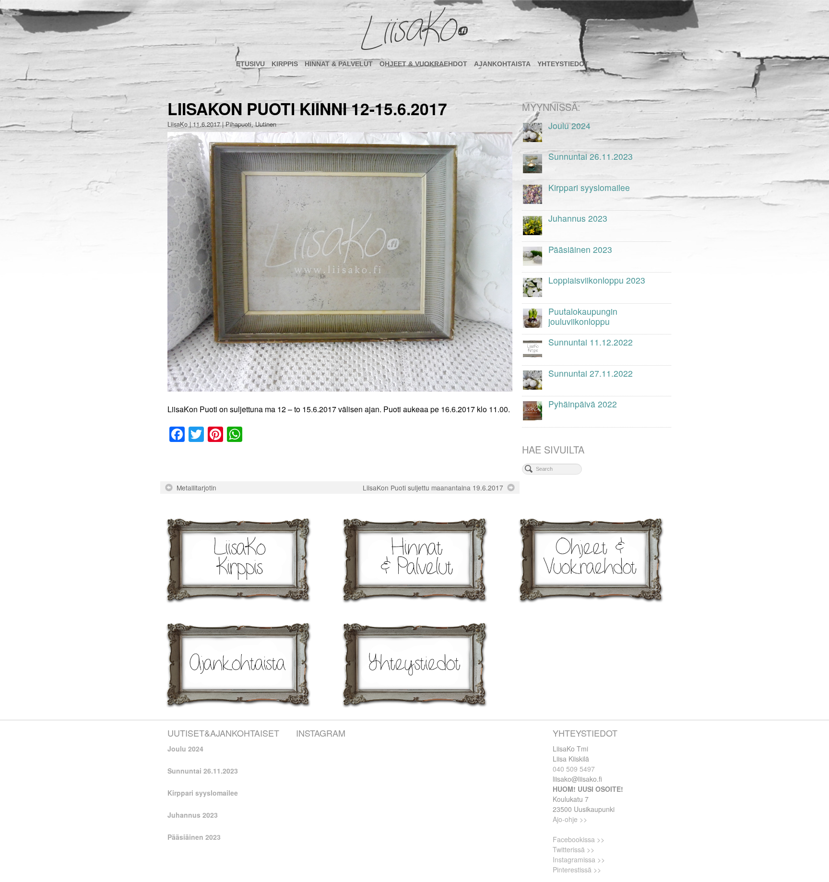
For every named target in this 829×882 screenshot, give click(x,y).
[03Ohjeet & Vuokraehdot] (590, 558)
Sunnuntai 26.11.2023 (202, 770)
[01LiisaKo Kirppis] (238, 558)
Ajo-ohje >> (570, 819)
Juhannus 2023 (192, 815)
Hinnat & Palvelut (339, 64)
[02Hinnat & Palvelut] (414, 558)
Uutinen (265, 124)
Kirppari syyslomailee (202, 793)
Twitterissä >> (573, 849)
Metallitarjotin (196, 487)
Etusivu (250, 64)
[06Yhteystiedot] (414, 663)
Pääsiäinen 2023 (194, 837)
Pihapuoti (238, 124)
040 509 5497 (574, 769)
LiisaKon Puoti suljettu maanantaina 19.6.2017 (433, 487)
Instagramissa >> (579, 859)
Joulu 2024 (185, 748)
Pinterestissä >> (577, 869)
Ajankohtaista (502, 64)
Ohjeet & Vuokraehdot (423, 64)
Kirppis (285, 64)
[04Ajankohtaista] (238, 663)
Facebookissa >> (578, 839)
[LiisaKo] (414, 28)
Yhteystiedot (563, 64)
